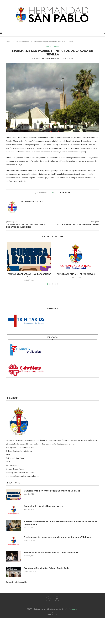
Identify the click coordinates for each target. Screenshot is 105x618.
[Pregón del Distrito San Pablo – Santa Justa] (13, 572)
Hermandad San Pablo (50, 58)
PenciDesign (73, 609)
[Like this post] (56, 192)
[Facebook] (48, 599)
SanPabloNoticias (22, 42)
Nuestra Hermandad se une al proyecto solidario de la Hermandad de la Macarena (60, 523)
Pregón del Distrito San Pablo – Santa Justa (46, 568)
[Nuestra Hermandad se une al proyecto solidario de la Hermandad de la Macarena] (13, 525)
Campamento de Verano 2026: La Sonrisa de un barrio (52, 491)
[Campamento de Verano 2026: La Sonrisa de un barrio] (29, 256)
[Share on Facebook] (60, 192)
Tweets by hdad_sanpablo (16, 582)
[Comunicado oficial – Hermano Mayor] (76, 256)
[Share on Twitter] (63, 192)
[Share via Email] (69, 192)
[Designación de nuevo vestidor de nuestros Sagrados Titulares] (13, 541)
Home (8, 42)
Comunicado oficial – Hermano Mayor (76, 274)
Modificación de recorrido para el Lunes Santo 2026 (51, 552)
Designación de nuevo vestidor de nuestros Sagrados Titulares (57, 537)
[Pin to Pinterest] (66, 192)
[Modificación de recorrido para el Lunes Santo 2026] (13, 556)
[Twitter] (57, 599)
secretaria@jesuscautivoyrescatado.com (22, 476)
